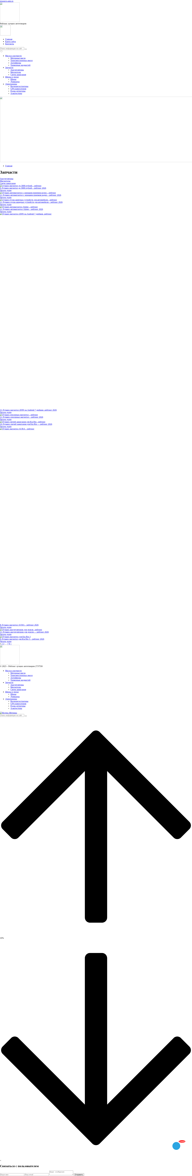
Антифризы (15, 63)
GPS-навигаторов (18, 89)
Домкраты (15, 82)
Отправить (79, 1175)
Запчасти (9, 67)
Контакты (9, 44)
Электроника (11, 84)
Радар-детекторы (17, 91)
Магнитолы (15, 72)
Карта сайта (10, 41)
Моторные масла (17, 58)
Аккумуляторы (17, 70)
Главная (8, 39)
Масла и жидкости (13, 56)
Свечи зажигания (18, 74)
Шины (13, 79)
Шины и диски (12, 77)
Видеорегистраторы (19, 86)
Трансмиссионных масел (21, 60)
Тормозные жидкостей (20, 65)
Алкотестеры (16, 93)
